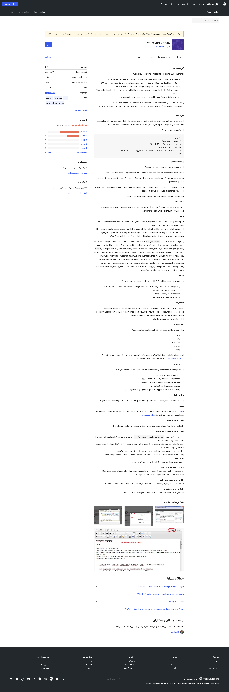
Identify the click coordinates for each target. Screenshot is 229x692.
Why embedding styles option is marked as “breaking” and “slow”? (154, 609)
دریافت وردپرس (10, 4)
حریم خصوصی (214, 668)
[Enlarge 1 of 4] (180, 509)
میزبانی (216, 664)
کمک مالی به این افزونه (77, 193)
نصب (150, 57)
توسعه (140, 57)
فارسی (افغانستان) (190, 679)
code (65, 98)
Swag (89, 668)
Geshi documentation (174, 359)
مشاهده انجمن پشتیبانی (77, 173)
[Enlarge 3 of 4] (119, 509)
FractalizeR (159, 46)
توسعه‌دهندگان (130, 664)
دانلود (49, 45)
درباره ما (216, 657)
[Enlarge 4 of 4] (180, 531)
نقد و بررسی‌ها (164, 57)
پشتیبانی (48, 57)
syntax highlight (51, 103)
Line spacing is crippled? (173, 601)
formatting (58, 98)
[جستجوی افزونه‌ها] (194, 20)
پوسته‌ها (174, 661)
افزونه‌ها (174, 664)
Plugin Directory (213, 12)
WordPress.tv (128, 668)
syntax (61, 103)
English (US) (50, 93)
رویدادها (89, 661)
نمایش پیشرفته (81, 110)
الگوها (175, 668)
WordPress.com (42, 657)
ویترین (174, 657)
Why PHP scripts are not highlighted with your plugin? (160, 594)
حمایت (88, 664)
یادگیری (132, 657)
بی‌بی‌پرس (45, 664)
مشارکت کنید (87, 657)
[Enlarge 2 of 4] (150, 509)
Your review (82, 153)
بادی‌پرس (45, 668)
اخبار (217, 661)
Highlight (49, 98)
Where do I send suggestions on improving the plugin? (160, 586)
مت (47, 661)
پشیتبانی (132, 661)
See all (48, 153)
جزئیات (178, 57)
